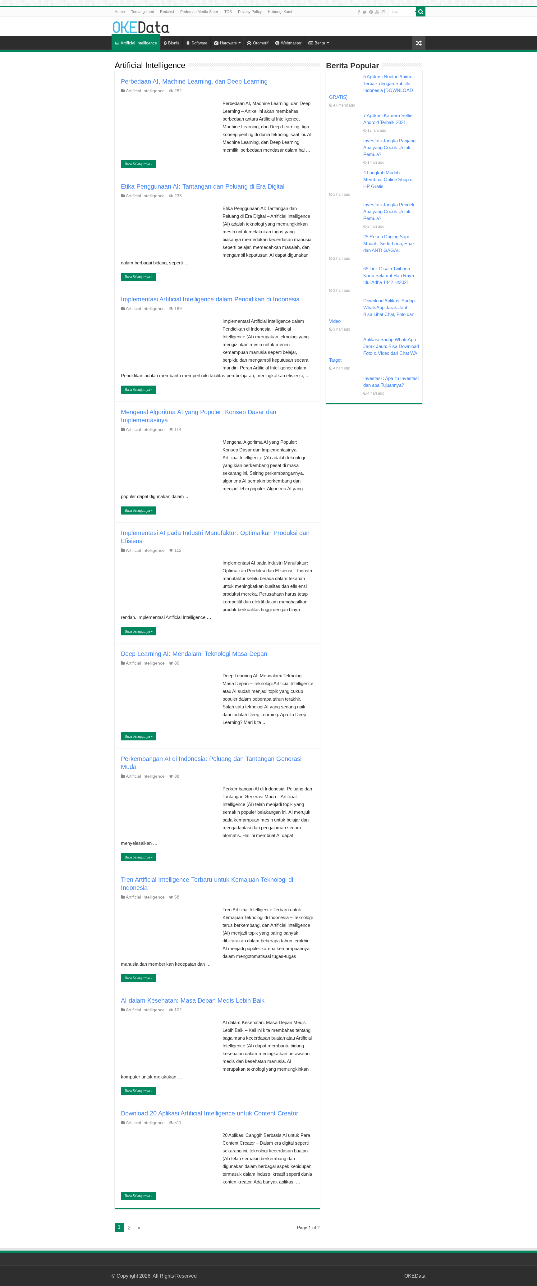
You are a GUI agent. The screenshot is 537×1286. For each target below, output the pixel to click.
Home (120, 12)
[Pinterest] (371, 12)
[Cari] (420, 11)
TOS (228, 12)
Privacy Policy (250, 12)
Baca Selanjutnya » (139, 164)
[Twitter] (364, 12)
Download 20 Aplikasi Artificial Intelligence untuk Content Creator (209, 1113)
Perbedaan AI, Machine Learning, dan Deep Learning (194, 81)
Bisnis (173, 43)
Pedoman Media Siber (199, 12)
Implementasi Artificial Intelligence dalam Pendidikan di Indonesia (210, 299)
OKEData (414, 1276)
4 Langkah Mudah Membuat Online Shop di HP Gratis (388, 179)
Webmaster (291, 43)
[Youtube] (377, 12)
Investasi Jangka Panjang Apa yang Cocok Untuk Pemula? (389, 147)
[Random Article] (418, 43)
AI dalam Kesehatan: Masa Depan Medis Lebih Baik (192, 1000)
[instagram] (383, 12)
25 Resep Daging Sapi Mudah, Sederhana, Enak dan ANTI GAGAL (389, 243)
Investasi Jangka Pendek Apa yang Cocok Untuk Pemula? (389, 211)
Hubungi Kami (280, 12)
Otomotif (260, 43)
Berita (319, 43)
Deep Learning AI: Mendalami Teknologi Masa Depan (194, 653)
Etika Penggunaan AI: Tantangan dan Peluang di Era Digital (202, 186)
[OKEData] (141, 25)
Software (199, 43)
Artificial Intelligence (139, 43)
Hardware (228, 43)
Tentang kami (142, 12)
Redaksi (167, 12)
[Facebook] (359, 12)
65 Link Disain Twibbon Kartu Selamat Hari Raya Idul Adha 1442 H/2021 (388, 275)
